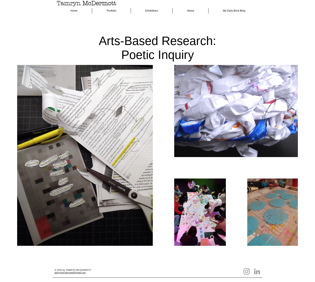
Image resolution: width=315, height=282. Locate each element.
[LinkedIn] (257, 271)
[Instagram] (246, 271)
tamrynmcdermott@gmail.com (70, 272)
